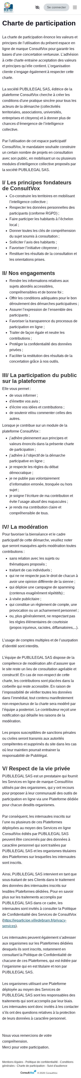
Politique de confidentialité (41, 1062)
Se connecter (56, 7)
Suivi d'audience (57, 1065)
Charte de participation (31, 1065)
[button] (37, 7)
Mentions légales (12, 1062)
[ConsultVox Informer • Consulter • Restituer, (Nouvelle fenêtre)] (28, 1073)
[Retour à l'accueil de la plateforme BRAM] (16, 7)
